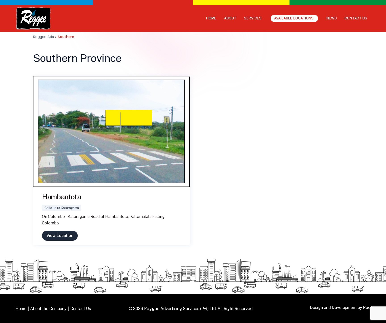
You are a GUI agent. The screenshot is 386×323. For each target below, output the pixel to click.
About (230, 18)
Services (253, 18)
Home (211, 18)
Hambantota (61, 197)
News (331, 18)
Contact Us (355, 18)
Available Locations (294, 18)
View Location (59, 235)
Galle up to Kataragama (61, 208)
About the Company (48, 308)
